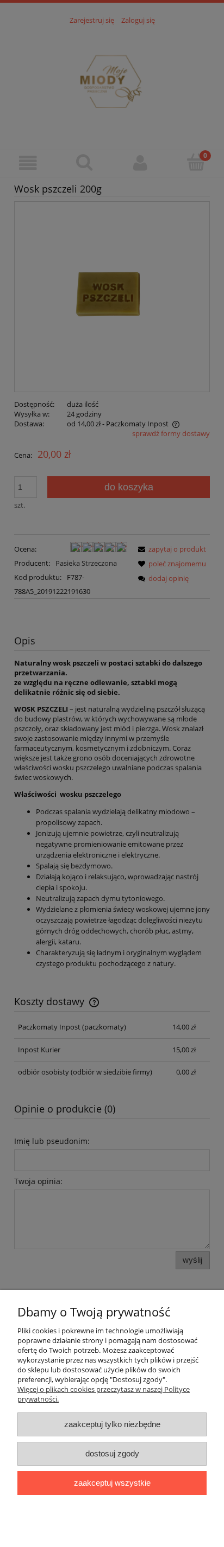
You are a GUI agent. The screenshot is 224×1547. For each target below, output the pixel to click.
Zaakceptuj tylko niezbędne (112, 1424)
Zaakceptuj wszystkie (112, 1482)
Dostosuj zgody (112, 1453)
